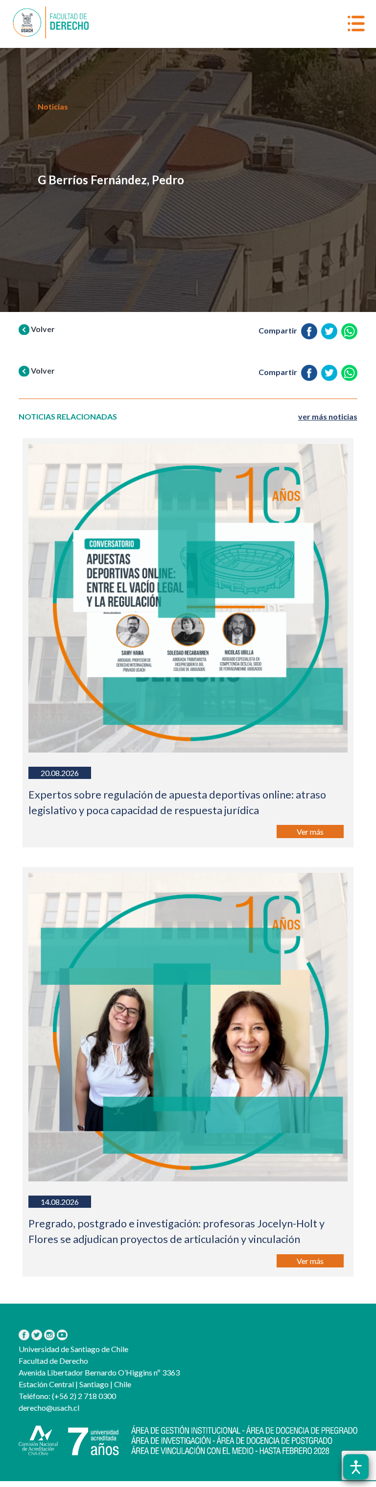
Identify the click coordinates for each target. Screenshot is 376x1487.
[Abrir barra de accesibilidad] (356, 1467)
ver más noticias (327, 416)
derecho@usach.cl (49, 1407)
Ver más (310, 831)
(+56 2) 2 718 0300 (83, 1395)
